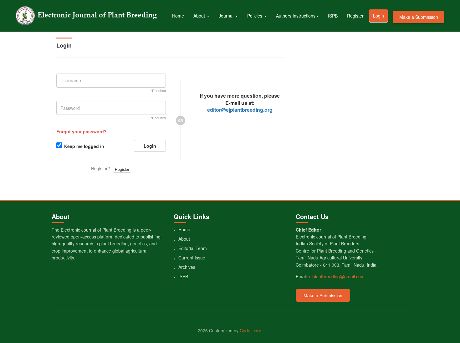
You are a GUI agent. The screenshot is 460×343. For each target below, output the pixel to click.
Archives (186, 267)
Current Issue (191, 257)
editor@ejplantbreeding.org (240, 109)
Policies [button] (255, 16)
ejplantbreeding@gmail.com (337, 276)
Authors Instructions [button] (295, 16)
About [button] (199, 16)
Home (178, 16)
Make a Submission (418, 17)
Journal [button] (227, 16)
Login (378, 16)
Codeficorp (250, 330)
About (184, 239)
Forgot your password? (81, 131)
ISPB (333, 16)
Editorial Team (192, 248)
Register (355, 16)
